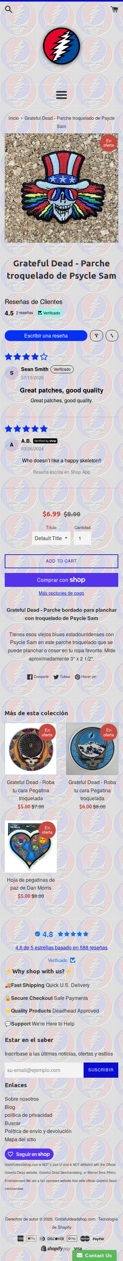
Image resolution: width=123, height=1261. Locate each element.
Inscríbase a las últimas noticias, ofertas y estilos (59, 1053)
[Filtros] (96, 335)
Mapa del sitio (20, 1139)
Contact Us (97, 1255)
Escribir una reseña (46, 335)
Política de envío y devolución (38, 1131)
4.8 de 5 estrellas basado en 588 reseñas (61, 947)
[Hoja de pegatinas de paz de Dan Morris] (31, 846)
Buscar (12, 1123)
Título (51, 527)
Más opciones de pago (61, 593)
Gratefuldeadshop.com (75, 1219)
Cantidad (82, 527)
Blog (10, 1107)
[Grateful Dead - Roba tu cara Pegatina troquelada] (31, 749)
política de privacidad (28, 1114)
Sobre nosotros (22, 1098)
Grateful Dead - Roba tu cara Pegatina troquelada (31, 790)
